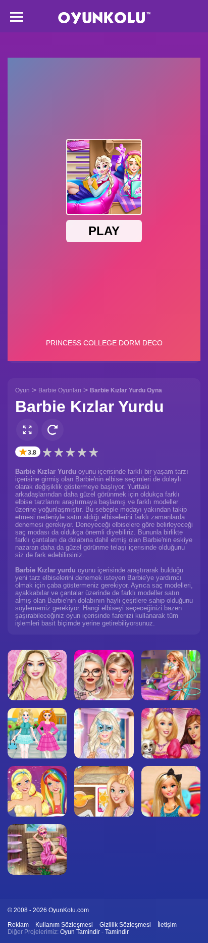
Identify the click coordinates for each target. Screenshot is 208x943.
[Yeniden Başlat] (52, 430)
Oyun (22, 390)
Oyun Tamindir (80, 931)
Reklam (18, 924)
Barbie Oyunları (59, 390)
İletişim (167, 924)
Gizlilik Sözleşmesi (125, 924)
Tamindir (117, 931)
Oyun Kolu (104, 18)
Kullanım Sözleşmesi (64, 924)
